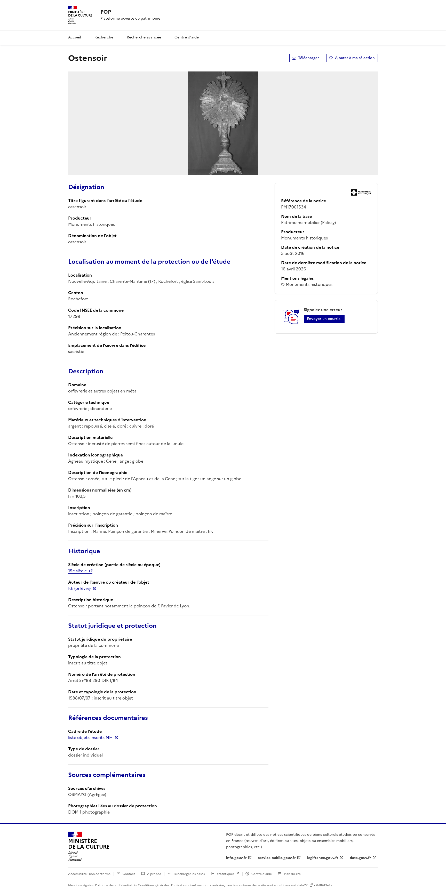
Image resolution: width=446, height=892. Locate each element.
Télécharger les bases (189, 874)
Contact (129, 874)
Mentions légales (80, 885)
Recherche (103, 37)
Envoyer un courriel (324, 319)
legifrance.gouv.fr (322, 858)
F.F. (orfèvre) (79, 588)
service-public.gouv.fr (277, 858)
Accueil (74, 37)
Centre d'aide (186, 37)
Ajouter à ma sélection (355, 58)
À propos (154, 874)
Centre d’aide (261, 874)
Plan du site (292, 874)
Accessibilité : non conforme (89, 874)
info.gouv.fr (236, 858)
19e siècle (77, 571)
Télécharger (308, 58)
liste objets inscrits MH (90, 737)
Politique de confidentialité (115, 885)
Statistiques (225, 874)
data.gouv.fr (360, 858)
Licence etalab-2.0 (294, 885)
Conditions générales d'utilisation (162, 885)
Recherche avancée (144, 37)
